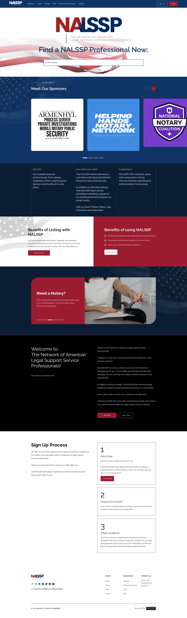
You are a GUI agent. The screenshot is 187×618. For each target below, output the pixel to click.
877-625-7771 (145, 580)
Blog (124, 593)
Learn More (111, 252)
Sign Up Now (39, 253)
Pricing (47, 4)
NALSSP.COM (40, 472)
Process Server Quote (67, 4)
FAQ (54, 4)
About (39, 4)
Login (173, 4)
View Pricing (107, 478)
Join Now (107, 415)
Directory (31, 4)
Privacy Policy (57, 589)
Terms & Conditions (41, 589)
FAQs (125, 589)
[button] (147, 88)
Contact (81, 4)
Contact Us (144, 585)
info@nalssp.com (146, 583)
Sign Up (162, 4)
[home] (16, 3)
